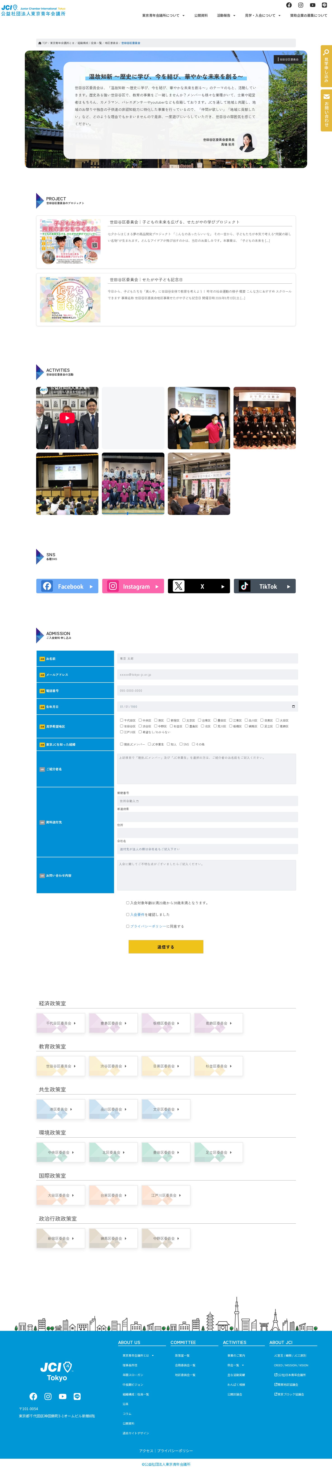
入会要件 (137, 914)
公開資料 (201, 15)
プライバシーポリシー (148, 926)
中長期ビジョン (133, 1384)
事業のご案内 (236, 1355)
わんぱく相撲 (236, 1384)
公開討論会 (234, 1394)
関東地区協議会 (288, 1384)
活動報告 (223, 15)
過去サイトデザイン (136, 1433)
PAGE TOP (320, 1421)
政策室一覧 (182, 1355)
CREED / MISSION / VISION (291, 1365)
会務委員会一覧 (185, 1365)
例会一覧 (233, 1365)
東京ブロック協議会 (291, 1394)
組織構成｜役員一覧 (136, 1394)
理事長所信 (130, 1365)
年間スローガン (133, 1375)
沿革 (126, 1404)
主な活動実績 (236, 1375)
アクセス (146, 1450)
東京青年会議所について (161, 15)
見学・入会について (260, 15)
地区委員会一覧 (185, 1375)
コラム (127, 1414)
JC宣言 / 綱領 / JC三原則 (290, 1355)
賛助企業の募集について (308, 15)
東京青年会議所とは (136, 1355)
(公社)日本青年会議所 (292, 1375)
